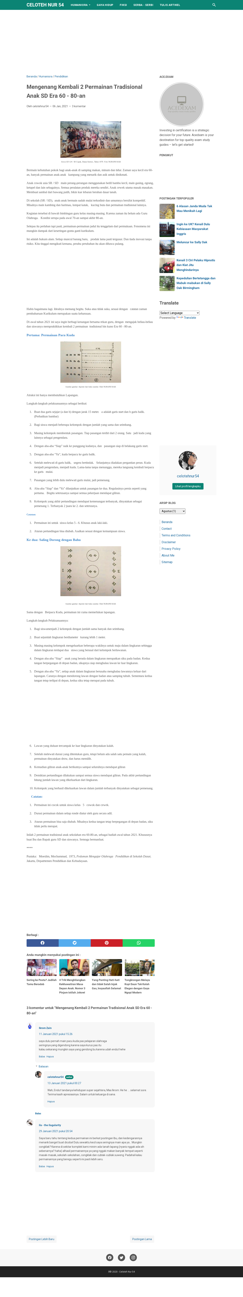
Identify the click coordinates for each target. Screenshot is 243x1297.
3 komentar (79, 106)
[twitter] (75, 943)
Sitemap (167, 562)
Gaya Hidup (105, 4)
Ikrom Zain (45, 1027)
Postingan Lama (142, 1239)
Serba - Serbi (143, 4)
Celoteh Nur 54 (45, 5)
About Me (168, 555)
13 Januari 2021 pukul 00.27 (64, 1083)
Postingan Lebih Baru (41, 1239)
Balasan (43, 1066)
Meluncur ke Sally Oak (192, 242)
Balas (42, 1056)
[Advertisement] (121, 42)
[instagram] (133, 1257)
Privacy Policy (171, 549)
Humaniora (79, 4)
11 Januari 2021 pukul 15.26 (56, 1034)
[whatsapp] (139, 943)
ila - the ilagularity (50, 1125)
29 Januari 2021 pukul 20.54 (56, 1131)
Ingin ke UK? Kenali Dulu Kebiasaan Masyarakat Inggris (193, 228)
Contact (167, 528)
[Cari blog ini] (214, 5)
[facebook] (43, 943)
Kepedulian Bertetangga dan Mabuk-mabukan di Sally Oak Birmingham (196, 283)
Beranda (167, 522)
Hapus (50, 1056)
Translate (190, 318)
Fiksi (123, 4)
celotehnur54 (55, 1076)
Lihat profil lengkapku (188, 486)
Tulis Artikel (170, 4)
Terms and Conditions (176, 535)
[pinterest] (107, 943)
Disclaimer (169, 542)
